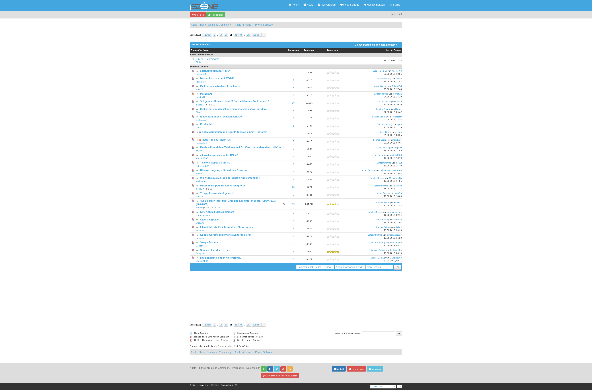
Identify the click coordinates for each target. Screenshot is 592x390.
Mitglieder (376, 369)
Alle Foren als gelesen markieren (281, 375)
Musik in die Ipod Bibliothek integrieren (223, 185)
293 (248, 35)
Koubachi (206, 124)
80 (226, 35)
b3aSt (399, 163)
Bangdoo (200, 253)
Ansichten (309, 50)
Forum (295, 4)
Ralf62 (398, 227)
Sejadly (199, 151)
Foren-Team (357, 369)
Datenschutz (253, 368)
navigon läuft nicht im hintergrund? (220, 258)
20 (293, 103)
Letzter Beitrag (393, 50)
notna (198, 127)
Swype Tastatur (209, 242)
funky (399, 101)
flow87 (398, 203)
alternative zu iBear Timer (215, 71)
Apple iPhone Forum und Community (211, 24)
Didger (398, 109)
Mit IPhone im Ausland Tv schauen (220, 86)
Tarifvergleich (328, 4)
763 (293, 204)
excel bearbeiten (209, 219)
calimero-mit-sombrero (391, 170)
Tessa (399, 78)
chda (198, 135)
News (309, 4)
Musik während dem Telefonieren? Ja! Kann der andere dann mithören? (242, 147)
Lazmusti (397, 186)
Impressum (238, 368)
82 (236, 35)
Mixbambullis (202, 181)
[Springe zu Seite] (263, 35)
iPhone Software (264, 24)
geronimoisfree (203, 215)
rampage (200, 238)
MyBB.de (215, 385)
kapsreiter (201, 82)
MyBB (234, 385)
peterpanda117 (203, 166)
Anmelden (198, 15)
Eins (198, 112)
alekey (199, 189)
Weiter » (257, 35)
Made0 (199, 207)
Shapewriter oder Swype (214, 250)
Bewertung (333, 50)
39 (219, 208)
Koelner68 (201, 74)
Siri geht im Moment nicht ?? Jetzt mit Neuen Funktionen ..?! (235, 101)
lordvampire (396, 242)
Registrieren (217, 15)
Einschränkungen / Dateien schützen (221, 116)
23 (293, 187)
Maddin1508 (202, 158)
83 (241, 35)
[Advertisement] (296, 294)
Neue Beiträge (351, 4)
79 (221, 35)
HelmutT (200, 230)
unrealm (200, 223)
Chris (198, 62)
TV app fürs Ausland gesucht (217, 193)
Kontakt (340, 369)
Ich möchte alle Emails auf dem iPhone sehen (226, 227)
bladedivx (200, 105)
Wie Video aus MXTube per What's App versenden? (230, 178)
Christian (397, 94)
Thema (194, 50)
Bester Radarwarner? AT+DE (217, 78)
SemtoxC (200, 97)
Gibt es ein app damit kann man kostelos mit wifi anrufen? (233, 109)
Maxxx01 (200, 173)
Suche (396, 4)
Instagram (206, 94)
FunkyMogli (201, 143)
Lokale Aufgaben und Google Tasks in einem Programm (234, 132)
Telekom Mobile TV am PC (215, 162)
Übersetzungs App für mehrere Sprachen (224, 170)
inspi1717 (397, 140)
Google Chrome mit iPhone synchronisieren (225, 235)
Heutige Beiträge (375, 4)
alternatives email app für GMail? (219, 155)
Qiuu (399, 124)
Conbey (199, 246)
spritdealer (201, 120)
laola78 (199, 89)
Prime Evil (397, 86)
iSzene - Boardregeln (207, 59)
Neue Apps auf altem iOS (216, 139)
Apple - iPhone (243, 24)
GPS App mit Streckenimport (217, 212)
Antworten (293, 50)
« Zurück (207, 35)
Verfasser (204, 50)
